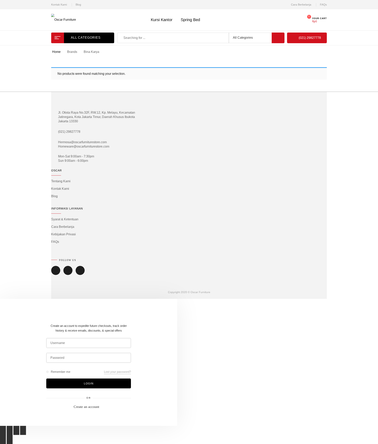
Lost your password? (117, 371)
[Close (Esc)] (3, 430)
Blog (78, 4)
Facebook (55, 273)
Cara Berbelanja (301, 4)
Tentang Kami (60, 181)
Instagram (80, 273)
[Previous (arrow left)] (3, 439)
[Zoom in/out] (23, 430)
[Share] (10, 430)
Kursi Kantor (161, 20)
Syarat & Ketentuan (64, 219)
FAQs (323, 4)
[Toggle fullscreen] (16, 430)
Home (56, 51)
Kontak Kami (59, 4)
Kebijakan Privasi (63, 234)
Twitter (67, 273)
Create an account (86, 407)
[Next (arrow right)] (10, 439)
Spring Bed (190, 20)
